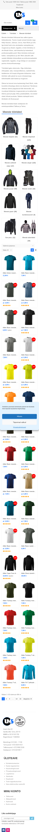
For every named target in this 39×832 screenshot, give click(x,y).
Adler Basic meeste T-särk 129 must (28, 437)
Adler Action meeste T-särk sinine (10, 273)
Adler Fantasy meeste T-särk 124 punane (10, 628)
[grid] (32, 250)
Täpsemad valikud (19, 422)
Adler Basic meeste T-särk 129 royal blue (10, 491)
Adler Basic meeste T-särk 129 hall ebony (28, 327)
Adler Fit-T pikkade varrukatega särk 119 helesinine (28, 682)
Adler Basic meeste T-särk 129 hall (10, 327)
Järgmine (26, 699)
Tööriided (13, 33)
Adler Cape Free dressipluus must (10, 573)
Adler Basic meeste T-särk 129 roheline (28, 464)
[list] (35, 250)
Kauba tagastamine (12, 766)
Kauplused (9, 779)
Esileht (4, 33)
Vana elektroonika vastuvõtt (15, 784)
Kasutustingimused (12, 768)
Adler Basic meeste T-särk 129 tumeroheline (28, 519)
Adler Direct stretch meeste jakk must (28, 573)
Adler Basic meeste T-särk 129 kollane (10, 382)
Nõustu (19, 416)
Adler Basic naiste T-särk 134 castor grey (28, 546)
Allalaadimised (11, 799)
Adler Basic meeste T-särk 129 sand (28, 491)
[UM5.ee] (19, 15)
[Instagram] (8, 830)
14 (16, 699)
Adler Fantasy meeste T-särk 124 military (10, 600)
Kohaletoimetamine (12, 763)
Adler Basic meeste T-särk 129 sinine (10, 519)
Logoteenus (10, 774)
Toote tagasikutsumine (13, 781)
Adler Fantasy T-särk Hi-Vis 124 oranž (10, 682)
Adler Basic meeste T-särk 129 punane (10, 464)
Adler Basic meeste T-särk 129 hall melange (10, 355)
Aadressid (9, 801)
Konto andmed (11, 804)
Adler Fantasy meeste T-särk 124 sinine (10, 655)
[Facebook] (4, 830)
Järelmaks (9, 776)
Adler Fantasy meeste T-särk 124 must (28, 600)
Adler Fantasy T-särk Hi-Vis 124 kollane (28, 655)
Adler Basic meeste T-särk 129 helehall (28, 355)
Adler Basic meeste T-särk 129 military (10, 437)
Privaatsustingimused (19, 427)
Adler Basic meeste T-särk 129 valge (10, 546)
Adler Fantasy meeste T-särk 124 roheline (28, 628)
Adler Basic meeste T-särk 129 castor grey (10, 300)
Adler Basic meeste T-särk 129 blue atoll (28, 273)
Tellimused (9, 796)
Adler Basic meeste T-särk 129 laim (28, 382)
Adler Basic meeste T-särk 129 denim (28, 300)
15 (20, 699)
